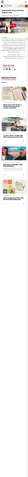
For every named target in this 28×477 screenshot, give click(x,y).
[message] (7, 69)
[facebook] (9, 69)
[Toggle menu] (25, 2)
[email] (4, 69)
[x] (12, 69)
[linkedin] (15, 69)
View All (4, 82)
